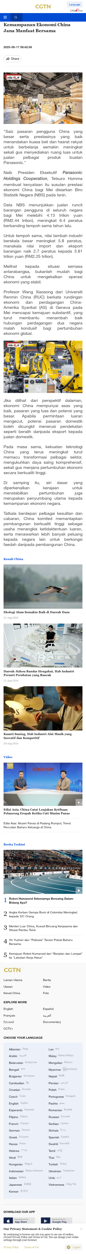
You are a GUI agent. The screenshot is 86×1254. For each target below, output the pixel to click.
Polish (57, 1089)
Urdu (55, 1177)
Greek (18, 1137)
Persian (58, 1082)
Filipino (18, 1116)
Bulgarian (21, 1076)
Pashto (57, 1103)
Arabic (17, 1055)
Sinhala (58, 1130)
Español (48, 1009)
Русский (9, 1022)
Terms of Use (31, 1247)
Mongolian (61, 1062)
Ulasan (8, 986)
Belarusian (23, 1062)
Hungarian (20, 1164)
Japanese (20, 1184)
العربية (47, 1015)
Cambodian (19, 1082)
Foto (46, 993)
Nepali (56, 1076)
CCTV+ (8, 1028)
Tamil (56, 1150)
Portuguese (62, 1096)
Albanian (18, 1049)
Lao (54, 1049)
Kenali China (13, 559)
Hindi (15, 1157)
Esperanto (21, 1109)
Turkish (58, 1164)
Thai (55, 1157)
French (19, 1123)
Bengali (17, 1069)
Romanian (60, 1109)
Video (8, 757)
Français (9, 1015)
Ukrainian (62, 1170)
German (19, 1130)
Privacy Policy (11, 1247)
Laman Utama (13, 980)
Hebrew (18, 1150)
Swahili (59, 1143)
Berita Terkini (14, 844)
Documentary (52, 1022)
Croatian (20, 1089)
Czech (17, 1096)
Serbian (58, 1123)
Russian (59, 1116)
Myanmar (63, 1069)
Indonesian (26, 1170)
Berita (47, 980)
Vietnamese (62, 1184)
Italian (17, 1177)
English (8, 1009)
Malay (61, 1055)
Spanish (59, 1137)
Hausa (17, 1143)
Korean (18, 1191)
